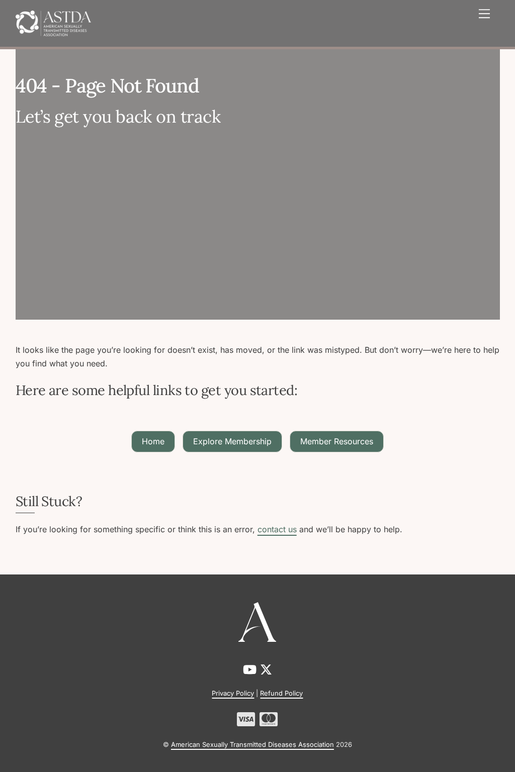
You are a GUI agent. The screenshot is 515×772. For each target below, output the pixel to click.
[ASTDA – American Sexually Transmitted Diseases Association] (53, 22)
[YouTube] (251, 669)
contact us (277, 529)
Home (153, 441)
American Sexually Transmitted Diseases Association (252, 744)
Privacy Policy (233, 693)
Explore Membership (232, 441)
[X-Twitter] (266, 669)
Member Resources (336, 441)
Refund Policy (281, 693)
